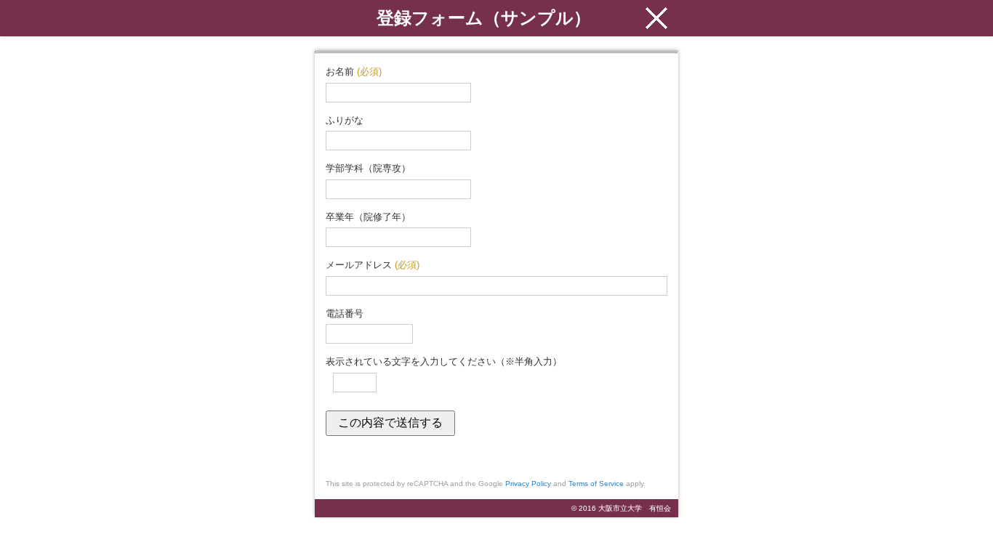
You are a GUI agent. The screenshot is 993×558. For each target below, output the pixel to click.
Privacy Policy (528, 484)
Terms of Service (596, 484)
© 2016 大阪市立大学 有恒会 (621, 508)
